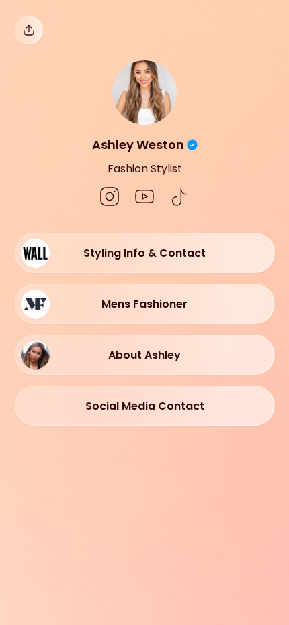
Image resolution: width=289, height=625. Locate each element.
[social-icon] (109, 198)
